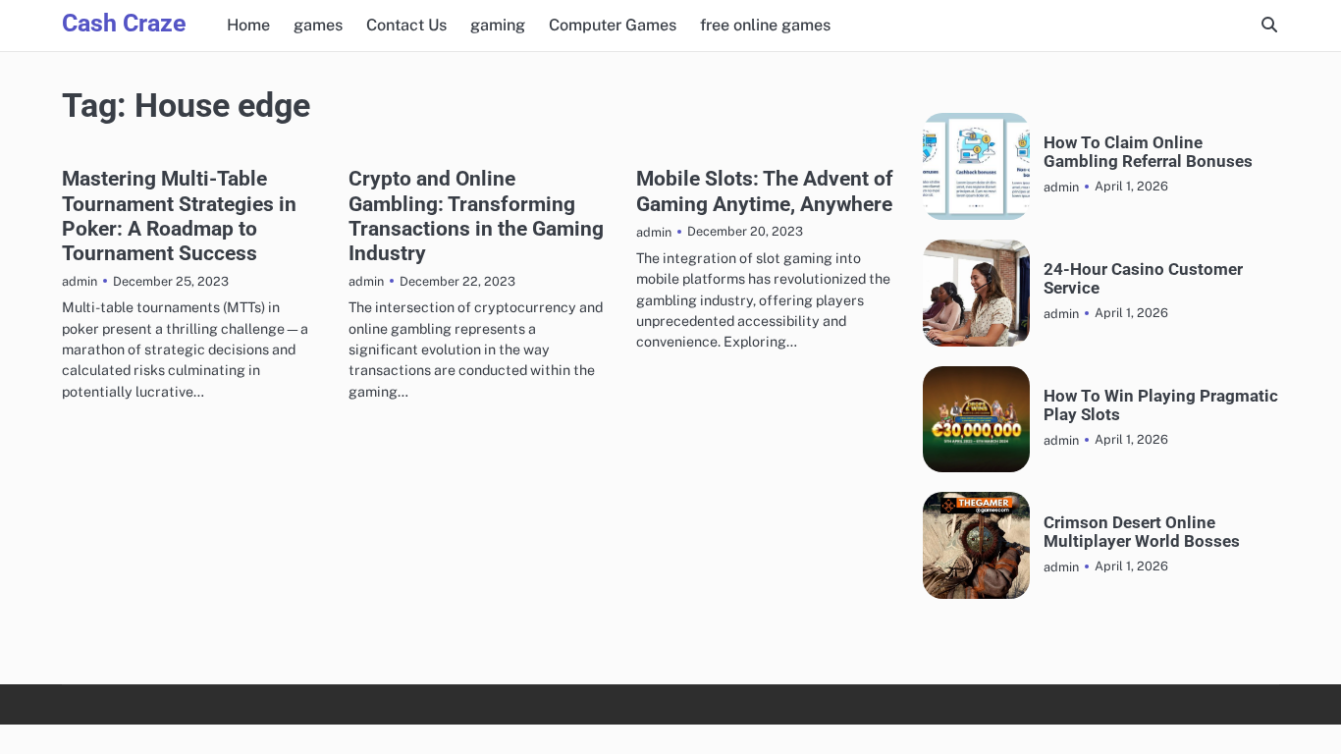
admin (79, 281)
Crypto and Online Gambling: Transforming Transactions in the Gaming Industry (476, 215)
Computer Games (612, 25)
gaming (497, 25)
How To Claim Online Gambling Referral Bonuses (1148, 152)
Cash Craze (124, 23)
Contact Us (406, 25)
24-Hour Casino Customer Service (1143, 278)
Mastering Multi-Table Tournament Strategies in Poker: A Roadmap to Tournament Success (179, 215)
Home (248, 25)
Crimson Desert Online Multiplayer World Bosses (1142, 532)
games (318, 25)
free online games (765, 25)
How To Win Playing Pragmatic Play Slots (1161, 405)
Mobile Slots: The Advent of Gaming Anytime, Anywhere (764, 190)
